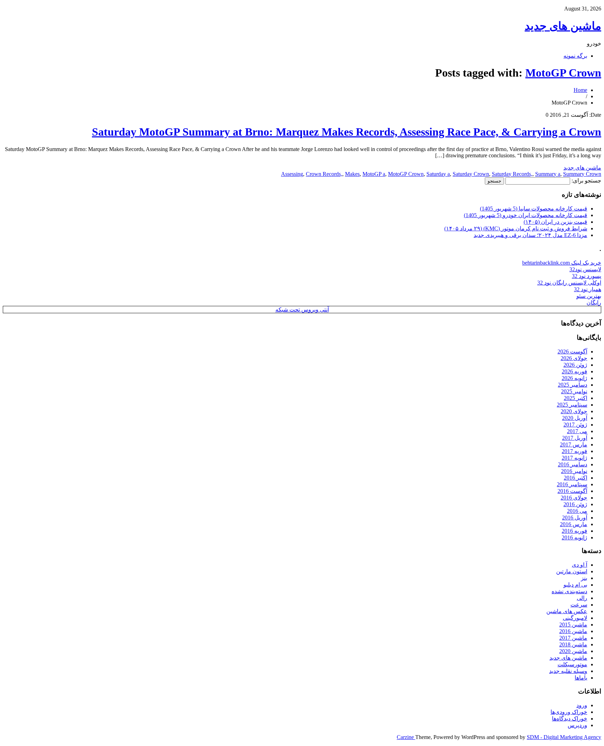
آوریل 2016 (574, 518)
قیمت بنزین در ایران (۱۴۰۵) (555, 222)
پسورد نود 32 (586, 276)
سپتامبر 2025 (572, 405)
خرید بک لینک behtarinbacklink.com (561, 263)
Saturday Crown (471, 174)
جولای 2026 (574, 358)
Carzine (406, 737)
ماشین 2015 (573, 624)
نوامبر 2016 (574, 471)
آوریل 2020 (574, 418)
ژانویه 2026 (574, 378)
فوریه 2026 (574, 371)
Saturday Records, (512, 174)
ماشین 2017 (573, 638)
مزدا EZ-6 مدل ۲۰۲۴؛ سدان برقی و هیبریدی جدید (530, 235)
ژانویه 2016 (574, 537)
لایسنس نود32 (585, 269)
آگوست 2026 (572, 351)
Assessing (292, 174)
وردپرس (577, 725)
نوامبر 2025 (574, 391)
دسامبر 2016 (572, 464)
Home (580, 90)
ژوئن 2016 (575, 504)
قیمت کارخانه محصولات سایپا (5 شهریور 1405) (533, 208)
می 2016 (577, 511)
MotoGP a (373, 174)
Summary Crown (582, 174)
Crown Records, (324, 174)
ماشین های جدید (563, 26)
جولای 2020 (574, 411)
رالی (582, 598)
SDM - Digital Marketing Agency (564, 737)
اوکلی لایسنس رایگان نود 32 (569, 283)
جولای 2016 (574, 498)
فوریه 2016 (574, 531)
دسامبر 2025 (572, 385)
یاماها (581, 678)
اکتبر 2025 (575, 398)
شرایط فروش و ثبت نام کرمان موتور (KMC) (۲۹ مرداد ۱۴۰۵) (515, 228)
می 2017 (577, 431)
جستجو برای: (586, 181)
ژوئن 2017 (575, 425)
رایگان (594, 303)
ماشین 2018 (573, 644)
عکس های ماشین (566, 611)
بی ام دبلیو (575, 585)
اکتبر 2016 (575, 478)
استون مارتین (571, 571)
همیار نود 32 (587, 289)
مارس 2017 (573, 444)
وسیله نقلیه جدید (568, 671)
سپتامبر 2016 (572, 484)
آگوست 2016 (572, 491)
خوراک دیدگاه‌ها (569, 719)
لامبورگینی (575, 618)
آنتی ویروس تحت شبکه (302, 310)
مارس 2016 (573, 524)
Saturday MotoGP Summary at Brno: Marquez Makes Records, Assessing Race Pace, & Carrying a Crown (346, 131)
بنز (584, 578)
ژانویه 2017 (574, 458)
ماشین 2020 (573, 651)
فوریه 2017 (574, 451)
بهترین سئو (588, 296)
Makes (352, 174)
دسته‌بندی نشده (569, 591)
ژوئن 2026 (575, 365)
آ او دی (579, 565)
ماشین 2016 (573, 631)
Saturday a (438, 174)
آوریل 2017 (574, 438)
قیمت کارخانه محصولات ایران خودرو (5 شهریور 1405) (525, 215)
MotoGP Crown (563, 72)
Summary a (547, 174)
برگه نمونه (575, 56)
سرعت (578, 605)
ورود (581, 705)
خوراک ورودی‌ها (569, 712)
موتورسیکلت (572, 664)
